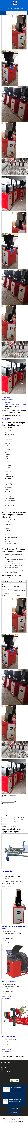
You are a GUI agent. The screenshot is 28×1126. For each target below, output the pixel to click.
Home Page (5, 1069)
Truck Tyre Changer (8, 1036)
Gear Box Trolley (7, 871)
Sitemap (4, 1078)
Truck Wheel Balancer (9, 981)
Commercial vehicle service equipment (15, 404)
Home (6, 401)
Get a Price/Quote (6, 418)
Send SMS (15, 1112)
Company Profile (6, 1071)
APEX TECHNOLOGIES (15, 7)
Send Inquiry (6, 397)
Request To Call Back (7, 399)
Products (7, 402)
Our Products (5, 1074)
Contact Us (5, 1076)
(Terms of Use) (12, 1119)
